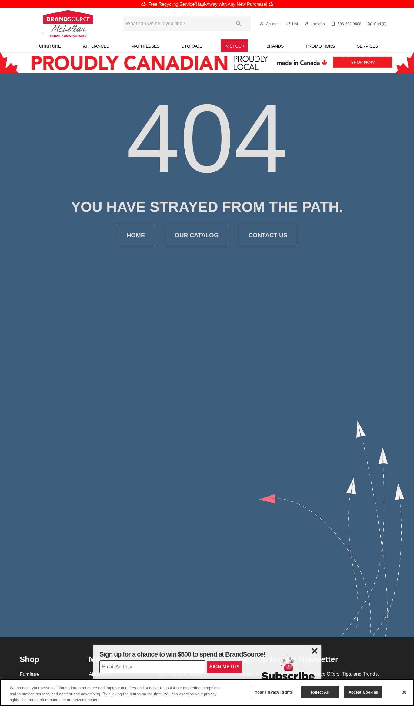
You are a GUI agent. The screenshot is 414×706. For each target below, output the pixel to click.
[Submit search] (239, 23)
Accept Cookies (363, 691)
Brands (275, 46)
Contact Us (268, 235)
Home (136, 235)
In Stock (234, 46)
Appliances (96, 46)
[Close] (404, 692)
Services (367, 46)
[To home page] (68, 23)
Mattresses (145, 46)
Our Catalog (197, 235)
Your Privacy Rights (274, 691)
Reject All (320, 691)
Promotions (320, 46)
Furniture (48, 46)
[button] (261, 23)
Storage (192, 46)
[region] (207, 692)
